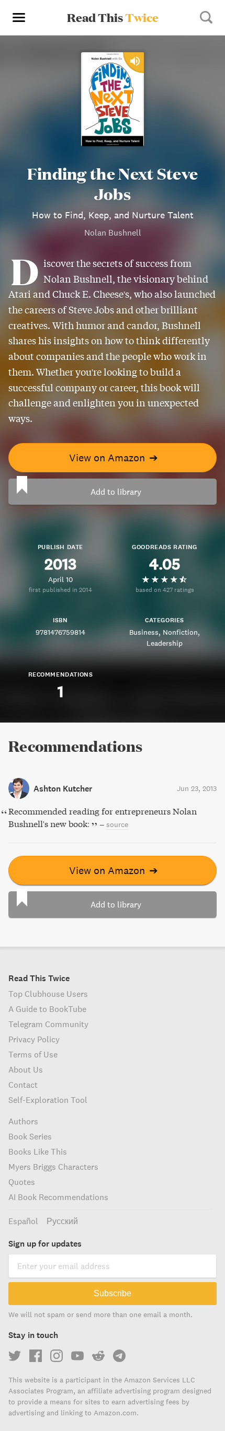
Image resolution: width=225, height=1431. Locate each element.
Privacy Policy (34, 1039)
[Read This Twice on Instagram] (56, 1355)
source (117, 824)
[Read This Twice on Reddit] (98, 1355)
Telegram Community (48, 1024)
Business (144, 632)
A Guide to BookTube (47, 1009)
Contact (23, 1084)
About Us (25, 1069)
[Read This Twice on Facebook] (35, 1355)
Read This (113, 17)
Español (23, 1221)
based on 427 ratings (165, 590)
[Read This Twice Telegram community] (119, 1355)
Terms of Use (33, 1054)
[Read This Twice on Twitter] (14, 1355)
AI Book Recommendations (58, 1197)
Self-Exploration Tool (47, 1100)
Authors (23, 1121)
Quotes (21, 1182)
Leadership (165, 643)
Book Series (30, 1136)
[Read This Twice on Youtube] (77, 1355)
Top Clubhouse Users (48, 993)
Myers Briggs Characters (53, 1166)
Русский (62, 1221)
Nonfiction (180, 632)
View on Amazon (113, 457)
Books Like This (37, 1151)
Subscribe (112, 1293)
